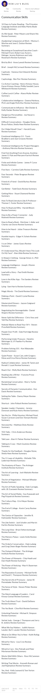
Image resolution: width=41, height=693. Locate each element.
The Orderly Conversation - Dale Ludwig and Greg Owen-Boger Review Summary (18, 545)
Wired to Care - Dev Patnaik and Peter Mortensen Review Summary (17, 650)
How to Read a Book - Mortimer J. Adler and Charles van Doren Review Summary (20, 223)
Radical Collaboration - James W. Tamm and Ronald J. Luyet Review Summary (20, 364)
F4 (36, 688)
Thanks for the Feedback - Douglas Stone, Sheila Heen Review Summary (19, 452)
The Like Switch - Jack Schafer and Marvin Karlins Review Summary (19, 523)
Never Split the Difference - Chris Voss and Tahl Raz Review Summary (19, 318)
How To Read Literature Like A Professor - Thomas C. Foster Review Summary (19, 201)
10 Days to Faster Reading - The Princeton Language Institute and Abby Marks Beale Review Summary (19, 26)
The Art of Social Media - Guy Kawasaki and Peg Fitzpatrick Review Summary (20, 495)
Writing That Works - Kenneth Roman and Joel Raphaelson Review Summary (19, 664)
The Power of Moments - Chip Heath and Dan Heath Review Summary (18, 559)
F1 (25, 688)
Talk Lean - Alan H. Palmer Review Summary (20, 439)
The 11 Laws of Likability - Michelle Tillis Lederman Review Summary (18, 459)
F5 (14, 690)
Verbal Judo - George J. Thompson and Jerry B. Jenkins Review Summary (20, 621)
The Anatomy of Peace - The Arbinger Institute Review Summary (17, 466)
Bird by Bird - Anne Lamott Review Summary (20, 62)
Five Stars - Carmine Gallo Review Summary (20, 169)
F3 (33, 688)
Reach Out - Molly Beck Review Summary (19, 370)
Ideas (21, 688)
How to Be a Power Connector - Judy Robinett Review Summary (17, 216)
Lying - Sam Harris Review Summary (16, 286)
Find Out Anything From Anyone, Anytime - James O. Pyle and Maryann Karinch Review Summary (20, 155)
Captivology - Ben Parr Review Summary (18, 79)
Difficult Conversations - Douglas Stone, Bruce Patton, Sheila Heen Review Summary (20, 123)
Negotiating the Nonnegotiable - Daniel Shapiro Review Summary (18, 311)
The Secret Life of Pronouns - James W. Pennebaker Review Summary (18, 581)
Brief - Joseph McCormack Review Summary (20, 67)
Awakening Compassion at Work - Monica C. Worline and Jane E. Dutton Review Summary (20, 43)
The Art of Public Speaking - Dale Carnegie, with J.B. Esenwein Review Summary (19, 488)
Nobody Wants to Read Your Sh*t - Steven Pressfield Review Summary (19, 325)
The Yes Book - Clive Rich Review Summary (19, 608)
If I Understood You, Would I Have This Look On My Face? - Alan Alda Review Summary (20, 251)
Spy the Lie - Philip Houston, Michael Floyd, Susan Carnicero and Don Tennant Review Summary (19, 417)
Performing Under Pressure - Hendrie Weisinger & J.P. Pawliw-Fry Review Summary (17, 341)
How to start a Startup (30, 10)
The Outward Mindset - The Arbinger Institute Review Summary (17, 552)
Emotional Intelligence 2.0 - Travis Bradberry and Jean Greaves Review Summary (17, 138)
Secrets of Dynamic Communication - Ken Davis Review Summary (19, 390)
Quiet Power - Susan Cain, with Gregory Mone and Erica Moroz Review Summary (18, 356)
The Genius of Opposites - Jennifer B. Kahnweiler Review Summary (17, 516)
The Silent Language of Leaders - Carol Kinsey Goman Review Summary (17, 595)
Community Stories (17, 10)
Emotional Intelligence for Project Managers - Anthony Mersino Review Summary (20, 147)
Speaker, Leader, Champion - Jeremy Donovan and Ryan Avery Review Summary (19, 409)
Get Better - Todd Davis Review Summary (19, 188)
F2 (29, 688)
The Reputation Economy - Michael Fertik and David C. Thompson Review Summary (19, 573)
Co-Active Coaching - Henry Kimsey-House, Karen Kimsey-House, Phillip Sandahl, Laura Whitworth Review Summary (20, 86)
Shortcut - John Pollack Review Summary (18, 403)
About (37, 9)
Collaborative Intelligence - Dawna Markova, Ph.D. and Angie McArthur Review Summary (20, 101)
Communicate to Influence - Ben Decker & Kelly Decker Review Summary (19, 108)
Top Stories (6, 10)
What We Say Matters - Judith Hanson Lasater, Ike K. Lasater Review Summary (18, 628)
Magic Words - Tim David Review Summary (19, 291)
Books (15, 688)
